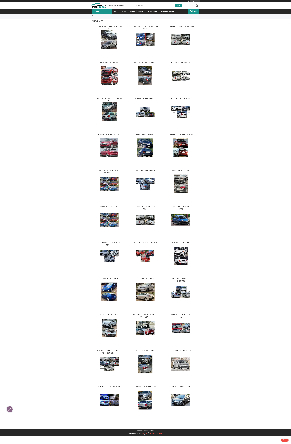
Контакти (141, 11)
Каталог (124, 11)
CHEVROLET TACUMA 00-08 (109, 387)
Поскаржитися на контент (145, 433)
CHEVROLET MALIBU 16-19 (181, 171)
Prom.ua (153, 430)
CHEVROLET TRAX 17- (180, 243)
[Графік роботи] (197, 5)
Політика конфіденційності (157, 433)
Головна (116, 11)
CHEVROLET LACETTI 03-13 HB (181, 135)
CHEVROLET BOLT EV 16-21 (109, 62)
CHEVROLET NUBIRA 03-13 (109, 207)
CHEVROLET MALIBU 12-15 (145, 171)
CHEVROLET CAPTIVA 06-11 (145, 62)
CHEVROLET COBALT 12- (180, 387)
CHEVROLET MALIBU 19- (145, 351)
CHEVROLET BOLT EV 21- (109, 315)
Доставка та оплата (152, 11)
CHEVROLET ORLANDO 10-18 (181, 351)
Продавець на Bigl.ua (145, 432)
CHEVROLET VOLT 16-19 (145, 279)
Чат (286, 440)
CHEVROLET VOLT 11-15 (109, 279)
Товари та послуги (98, 16)
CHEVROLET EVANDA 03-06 (145, 135)
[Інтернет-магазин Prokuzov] (98, 5)
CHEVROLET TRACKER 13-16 (145, 387)
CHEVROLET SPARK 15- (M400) (145, 243)
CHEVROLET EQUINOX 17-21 (109, 135)
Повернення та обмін (167, 11)
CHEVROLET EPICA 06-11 (145, 99)
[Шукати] (178, 5)
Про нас (132, 11)
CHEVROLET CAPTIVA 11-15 (180, 62)
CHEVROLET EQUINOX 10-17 (180, 99)
